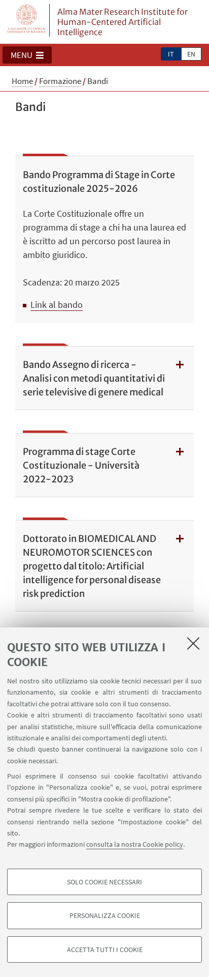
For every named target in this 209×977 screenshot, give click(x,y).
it (171, 54)
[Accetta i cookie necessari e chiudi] (193, 643)
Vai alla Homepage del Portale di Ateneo (27, 20)
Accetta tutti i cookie (105, 949)
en (191, 54)
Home (22, 81)
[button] (27, 55)
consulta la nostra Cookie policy (134, 844)
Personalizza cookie (104, 915)
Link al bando (56, 304)
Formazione (60, 81)
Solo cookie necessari (104, 881)
